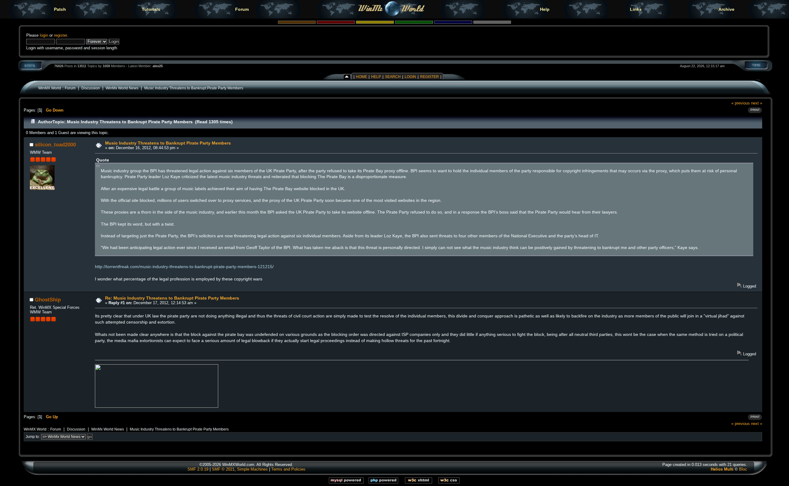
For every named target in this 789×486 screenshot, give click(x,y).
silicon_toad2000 (55, 144)
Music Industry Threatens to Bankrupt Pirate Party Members (193, 88)
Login (410, 77)
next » (756, 103)
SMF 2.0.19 (197, 469)
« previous (740, 103)
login (44, 35)
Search (393, 77)
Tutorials (151, 9)
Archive (726, 9)
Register (429, 77)
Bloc (743, 469)
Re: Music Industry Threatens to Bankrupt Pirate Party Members (172, 298)
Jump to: (33, 437)
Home (361, 77)
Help (545, 9)
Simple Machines (252, 469)
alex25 (158, 66)
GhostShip (48, 299)
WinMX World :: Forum (57, 88)
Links (636, 9)
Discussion (90, 88)
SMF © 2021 (223, 469)
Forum (242, 9)
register (60, 35)
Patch (60, 9)
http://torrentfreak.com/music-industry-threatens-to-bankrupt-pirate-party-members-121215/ (184, 266)
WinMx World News (122, 88)
